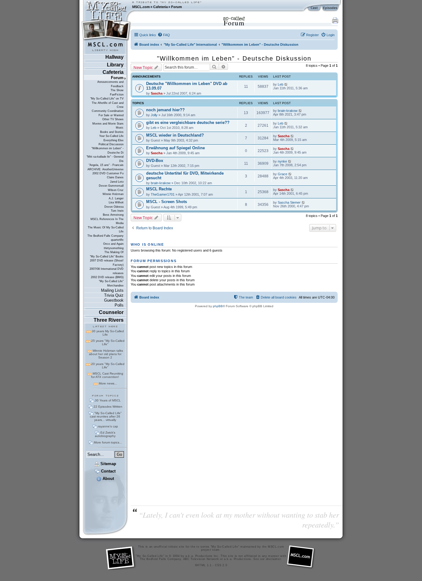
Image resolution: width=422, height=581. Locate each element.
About (107, 478)
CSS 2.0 (221, 565)
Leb (280, 84)
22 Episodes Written (108, 406)
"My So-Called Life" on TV (107, 98)
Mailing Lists (112, 290)
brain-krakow (288, 110)
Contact (108, 471)
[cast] (314, 8)
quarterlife (117, 239)
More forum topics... (108, 442)
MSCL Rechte (159, 189)
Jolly (154, 115)
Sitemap (107, 463)
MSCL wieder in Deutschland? (175, 135)
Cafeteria (160, 7)
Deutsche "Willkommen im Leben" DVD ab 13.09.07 (186, 86)
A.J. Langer (116, 198)
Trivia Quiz (114, 295)
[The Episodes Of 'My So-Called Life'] (330, 8)
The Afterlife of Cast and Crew (108, 104)
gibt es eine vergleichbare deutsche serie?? (188, 122)
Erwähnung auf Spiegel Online (175, 148)
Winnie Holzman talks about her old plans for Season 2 (106, 354)
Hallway (114, 57)
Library (115, 64)
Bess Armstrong (113, 214)
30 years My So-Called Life (108, 332)
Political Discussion (111, 144)
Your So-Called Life (111, 136)
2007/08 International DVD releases (107, 270)
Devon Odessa (114, 206)
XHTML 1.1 (203, 565)
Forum (176, 7)
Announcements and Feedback (110, 83)
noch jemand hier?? (165, 110)
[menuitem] (164, 35)
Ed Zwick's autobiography (105, 434)
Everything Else (113, 140)
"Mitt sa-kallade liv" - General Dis (105, 158)
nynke (282, 161)
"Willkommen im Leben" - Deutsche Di (107, 150)
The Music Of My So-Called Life (106, 229)
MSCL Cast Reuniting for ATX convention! (107, 375)
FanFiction (117, 94)
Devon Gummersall (111, 185)
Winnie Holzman (113, 194)
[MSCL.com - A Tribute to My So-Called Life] (106, 7)
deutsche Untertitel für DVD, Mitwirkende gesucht (185, 175)
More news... (108, 383)
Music (120, 127)
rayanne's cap (108, 426)
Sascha (156, 93)
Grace (282, 174)
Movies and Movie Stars (108, 123)
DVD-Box (154, 160)
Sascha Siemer (289, 202)
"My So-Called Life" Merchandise (111, 283)
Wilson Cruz (116, 190)
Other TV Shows (113, 119)
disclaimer (273, 559)
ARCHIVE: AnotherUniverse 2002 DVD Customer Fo (105, 171)
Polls (119, 305)
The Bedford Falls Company (105, 235)
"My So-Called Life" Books (107, 256)
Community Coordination (108, 110)
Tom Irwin (117, 210)
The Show (117, 90)
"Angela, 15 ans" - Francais (106, 165)
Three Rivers (109, 320)
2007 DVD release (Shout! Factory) (107, 262)
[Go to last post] (286, 84)
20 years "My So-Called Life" (107, 365)
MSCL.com (141, 7)
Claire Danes (115, 177)
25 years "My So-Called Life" (107, 342)
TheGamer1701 (163, 194)
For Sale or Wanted (111, 115)
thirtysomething (114, 248)
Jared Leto (117, 181)
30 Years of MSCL (108, 400)
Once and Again (113, 243)
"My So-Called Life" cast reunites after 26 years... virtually (106, 416)
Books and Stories (112, 132)
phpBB (218, 306)
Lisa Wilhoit (116, 202)
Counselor (111, 312)
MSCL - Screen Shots (166, 201)
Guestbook (114, 300)
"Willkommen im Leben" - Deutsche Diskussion (234, 58)
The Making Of (114, 252)
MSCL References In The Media (107, 221)
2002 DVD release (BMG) (107, 277)
